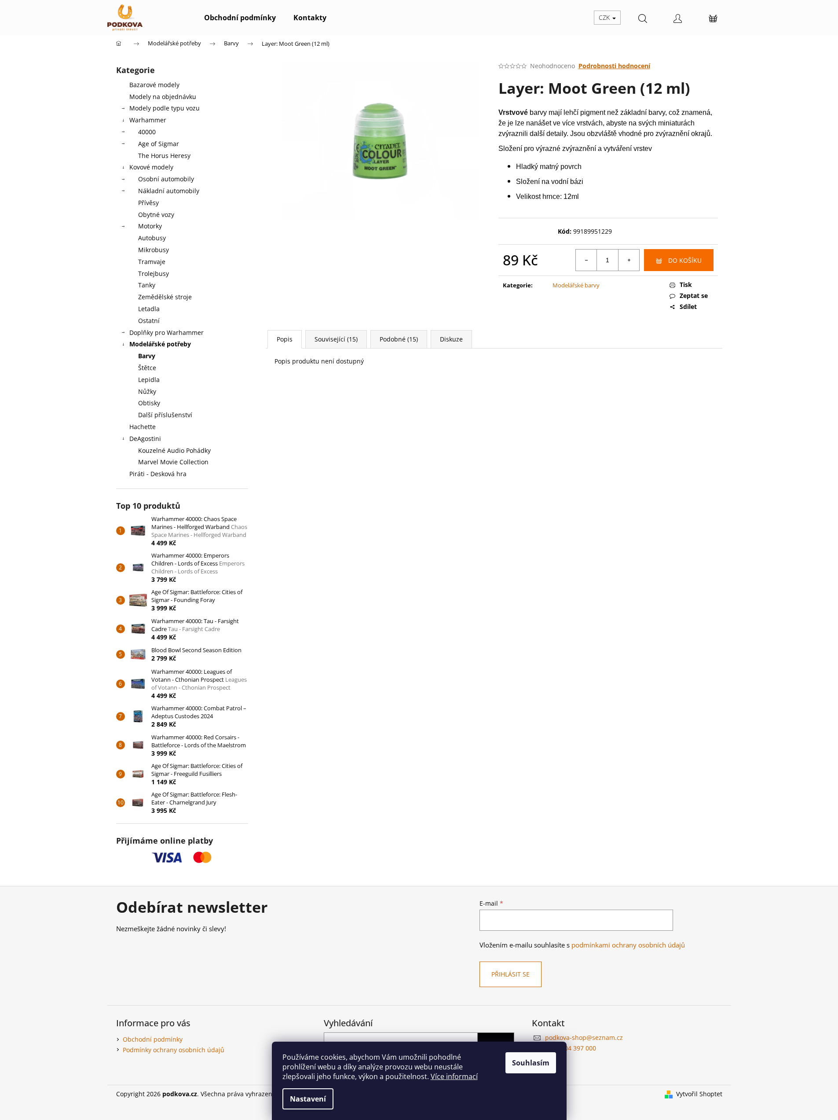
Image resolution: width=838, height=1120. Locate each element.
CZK (605, 17)
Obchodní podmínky (153, 1039)
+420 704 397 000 (570, 1048)
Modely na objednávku (162, 96)
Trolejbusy (153, 273)
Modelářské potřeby (160, 344)
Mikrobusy (153, 250)
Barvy (146, 356)
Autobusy (152, 238)
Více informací (454, 1076)
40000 (147, 132)
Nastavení (308, 1099)
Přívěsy (148, 202)
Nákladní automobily (168, 191)
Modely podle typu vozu (164, 108)
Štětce (147, 368)
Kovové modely (151, 167)
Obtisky (149, 403)
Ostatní (149, 320)
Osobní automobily (166, 179)
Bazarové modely (154, 85)
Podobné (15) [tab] (399, 339)
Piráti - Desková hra (158, 474)
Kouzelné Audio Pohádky (174, 450)
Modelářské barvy (576, 285)
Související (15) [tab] (336, 339)
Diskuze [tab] (451, 339)
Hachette (142, 426)
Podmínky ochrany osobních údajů (173, 1050)
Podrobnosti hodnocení (614, 66)
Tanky (146, 285)
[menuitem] (240, 17)
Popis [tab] (285, 339)
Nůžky (147, 391)
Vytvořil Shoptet (699, 1094)
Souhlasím (530, 1063)
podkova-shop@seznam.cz (584, 1037)
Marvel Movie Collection (173, 462)
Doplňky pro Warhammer (166, 332)
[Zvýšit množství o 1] (628, 260)
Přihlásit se (510, 974)
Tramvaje (151, 261)
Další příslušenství (165, 415)
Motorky (150, 226)
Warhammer (147, 120)
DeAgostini (145, 438)
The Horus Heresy (164, 155)
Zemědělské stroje (165, 297)
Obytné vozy (156, 214)
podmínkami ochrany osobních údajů (628, 945)
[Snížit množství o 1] (586, 260)
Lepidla (149, 379)
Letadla (149, 309)
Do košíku (685, 260)
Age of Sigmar (158, 144)
